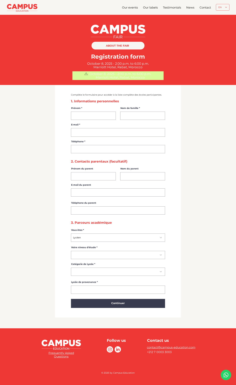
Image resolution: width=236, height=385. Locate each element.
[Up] (226, 375)
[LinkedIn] (118, 349)
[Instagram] (110, 349)
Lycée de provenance (83, 282)
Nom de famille (129, 108)
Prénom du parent (82, 169)
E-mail (75, 125)
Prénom (76, 108)
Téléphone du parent (83, 203)
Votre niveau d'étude (83, 247)
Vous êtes (76, 230)
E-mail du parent (81, 185)
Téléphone (77, 141)
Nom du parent (129, 169)
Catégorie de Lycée (82, 264)
